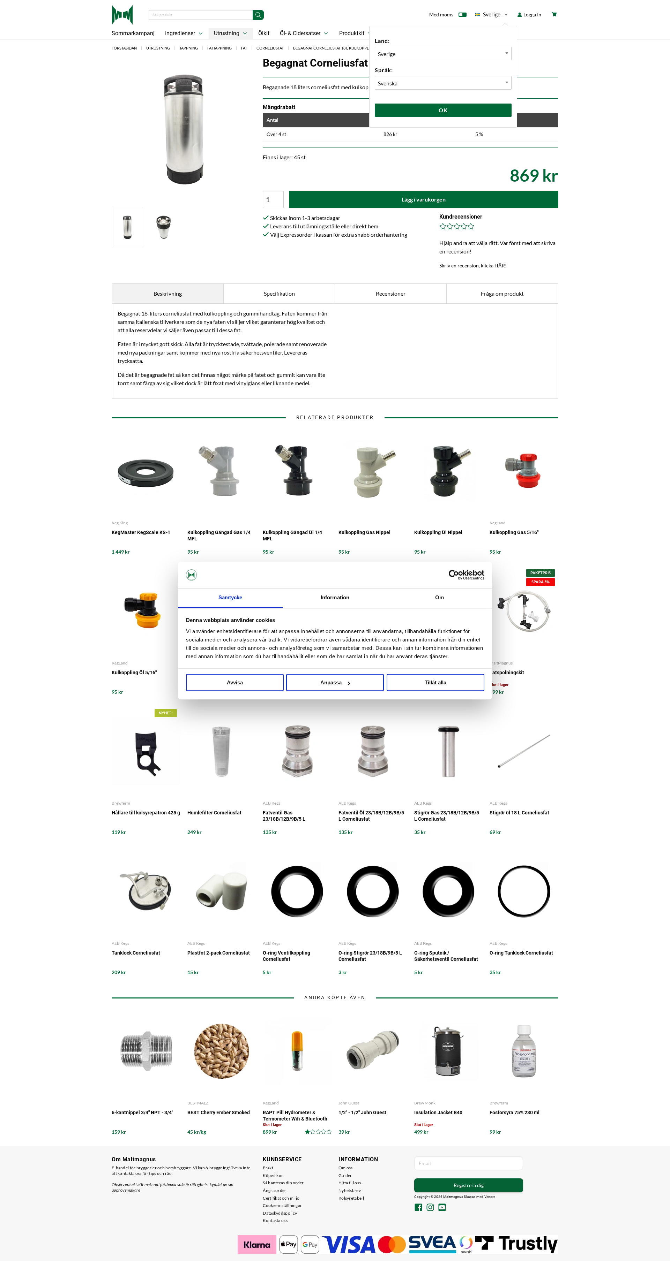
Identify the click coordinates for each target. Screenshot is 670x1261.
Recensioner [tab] (390, 293)
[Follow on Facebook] (418, 1208)
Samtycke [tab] (230, 598)
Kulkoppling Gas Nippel (364, 532)
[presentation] (127, 227)
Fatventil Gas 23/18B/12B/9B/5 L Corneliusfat (284, 816)
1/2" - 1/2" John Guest (362, 1112)
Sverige (487, 15)
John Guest (348, 1103)
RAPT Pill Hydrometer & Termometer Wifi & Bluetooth (295, 1116)
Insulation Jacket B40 (438, 1112)
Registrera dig (469, 1185)
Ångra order (274, 1190)
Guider (345, 1175)
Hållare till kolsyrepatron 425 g (146, 812)
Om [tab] (439, 598)
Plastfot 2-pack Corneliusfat (218, 953)
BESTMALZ (197, 1103)
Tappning (188, 48)
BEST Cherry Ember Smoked (218, 1112)
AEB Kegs (271, 803)
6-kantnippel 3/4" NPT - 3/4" (142, 1112)
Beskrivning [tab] (168, 293)
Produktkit (352, 33)
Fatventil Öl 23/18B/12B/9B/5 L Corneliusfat (371, 816)
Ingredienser (180, 33)
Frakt (268, 1167)
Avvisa (235, 683)
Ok (443, 110)
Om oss (345, 1167)
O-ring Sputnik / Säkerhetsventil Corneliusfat (446, 956)
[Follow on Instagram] (430, 1208)
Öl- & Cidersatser (301, 33)
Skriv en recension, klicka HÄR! (473, 265)
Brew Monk (425, 1103)
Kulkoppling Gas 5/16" (514, 532)
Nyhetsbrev (349, 1190)
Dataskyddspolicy (280, 1213)
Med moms (441, 14)
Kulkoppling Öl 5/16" (134, 672)
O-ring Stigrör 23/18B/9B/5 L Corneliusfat (370, 956)
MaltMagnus (501, 663)
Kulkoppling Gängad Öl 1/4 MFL (292, 535)
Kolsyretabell (351, 1198)
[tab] (127, 227)
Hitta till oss (349, 1182)
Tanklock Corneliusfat (136, 953)
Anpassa (331, 683)
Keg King (120, 522)
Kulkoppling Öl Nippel (438, 532)
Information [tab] (335, 598)
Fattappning (219, 48)
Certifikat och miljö (281, 1198)
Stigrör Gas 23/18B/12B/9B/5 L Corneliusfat (446, 816)
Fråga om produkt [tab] (502, 293)
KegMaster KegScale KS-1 (141, 532)
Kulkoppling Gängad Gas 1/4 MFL (219, 535)
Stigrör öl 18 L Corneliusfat (519, 812)
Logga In (531, 14)
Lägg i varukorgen (424, 199)
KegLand (498, 522)
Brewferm (121, 803)
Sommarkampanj (133, 33)
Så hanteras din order (283, 1182)
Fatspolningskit (507, 672)
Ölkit (263, 33)
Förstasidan (124, 48)
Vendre (490, 1197)
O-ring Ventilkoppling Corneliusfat (286, 956)
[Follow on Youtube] (442, 1208)
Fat (244, 48)
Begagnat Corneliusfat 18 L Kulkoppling (334, 48)
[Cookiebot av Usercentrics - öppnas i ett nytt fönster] (453, 575)
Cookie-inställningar (282, 1205)
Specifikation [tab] (279, 293)
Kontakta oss (275, 1220)
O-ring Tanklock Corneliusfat (521, 953)
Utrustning (227, 33)
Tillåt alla (435, 683)
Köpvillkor (273, 1175)
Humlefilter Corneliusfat (214, 812)
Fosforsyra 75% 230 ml (514, 1112)
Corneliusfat (270, 48)
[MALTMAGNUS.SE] (122, 14)
